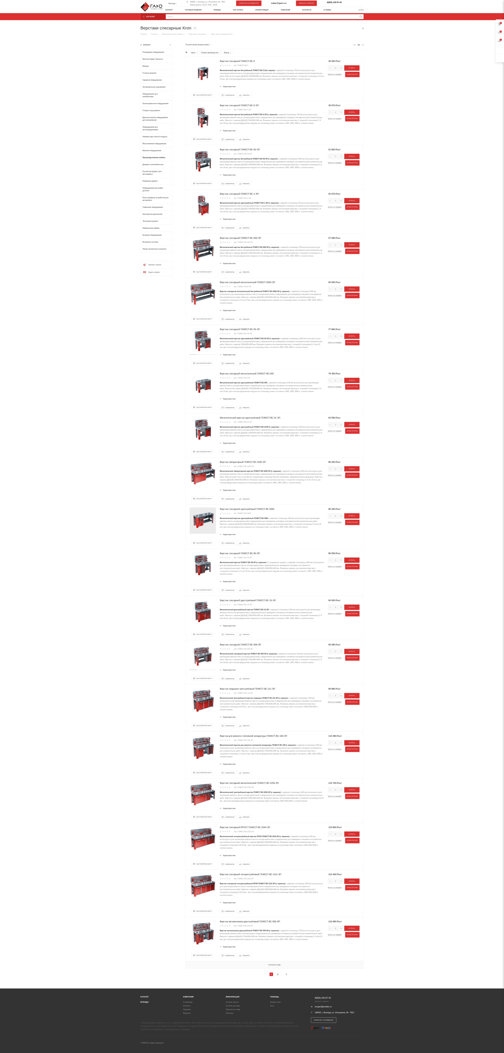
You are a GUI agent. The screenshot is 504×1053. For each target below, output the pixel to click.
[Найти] (361, 16)
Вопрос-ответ (275, 1002)
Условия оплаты (232, 1002)
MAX (360, 3)
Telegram (355, 3)
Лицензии (187, 1009)
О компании (187, 1002)
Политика (229, 1013)
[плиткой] (354, 45)
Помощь (274, 997)
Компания (188, 997)
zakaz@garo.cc (278, 3)
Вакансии (187, 1013)
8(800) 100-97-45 (334, 2)
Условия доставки (233, 1006)
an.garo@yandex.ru (323, 1006)
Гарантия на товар (233, 1009)
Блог (272, 1006)
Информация (232, 997)
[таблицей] (362, 45)
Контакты (186, 1006)
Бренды (144, 1002)
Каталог (144, 997)
